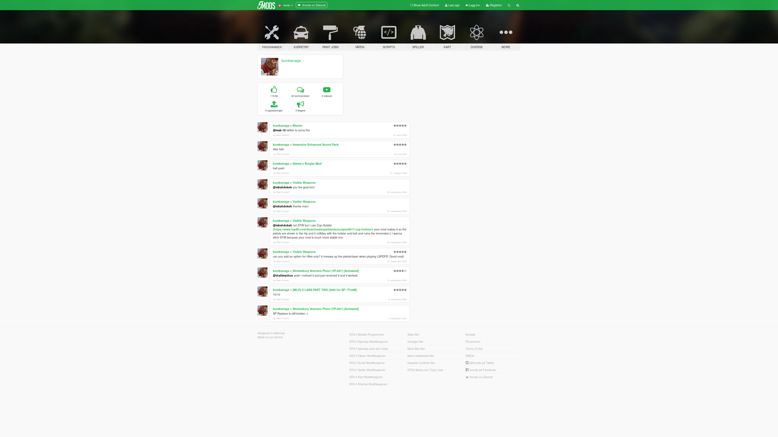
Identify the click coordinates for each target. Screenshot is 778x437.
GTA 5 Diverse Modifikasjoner (368, 384)
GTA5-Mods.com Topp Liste (425, 370)
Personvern (473, 341)
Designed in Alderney (271, 333)
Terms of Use (474, 349)
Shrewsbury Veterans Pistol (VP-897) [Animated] (326, 271)
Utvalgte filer (415, 341)
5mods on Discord (481, 377)
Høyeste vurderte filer (421, 363)
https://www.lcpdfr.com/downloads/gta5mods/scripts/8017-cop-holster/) (323, 229)
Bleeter (297, 125)
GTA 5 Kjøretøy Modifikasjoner (368, 341)
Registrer (495, 5)
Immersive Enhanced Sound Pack (316, 144)
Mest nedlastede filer (420, 356)
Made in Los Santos (270, 337)
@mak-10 (279, 130)
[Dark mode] (509, 5)
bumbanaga (291, 60)
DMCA (470, 356)
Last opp (454, 5)
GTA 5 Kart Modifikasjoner (366, 377)
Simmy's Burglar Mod (307, 163)
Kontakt (470, 334)
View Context (282, 135)
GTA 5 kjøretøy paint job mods (368, 349)
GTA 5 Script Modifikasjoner (367, 363)
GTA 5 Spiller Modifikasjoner (367, 370)
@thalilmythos (283, 275)
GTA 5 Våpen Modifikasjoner (367, 356)
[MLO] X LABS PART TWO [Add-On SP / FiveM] (325, 290)
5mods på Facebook (482, 370)
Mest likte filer (416, 349)
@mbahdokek (282, 187)
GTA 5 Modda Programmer (366, 334)
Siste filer (413, 334)
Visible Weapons (304, 182)
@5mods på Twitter (481, 363)
